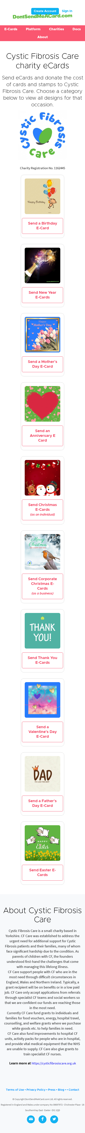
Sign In (67, 11)
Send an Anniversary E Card (42, 435)
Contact (74, 1090)
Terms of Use (15, 1090)
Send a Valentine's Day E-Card (42, 731)
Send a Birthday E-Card (42, 226)
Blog (61, 1090)
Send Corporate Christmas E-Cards (42, 586)
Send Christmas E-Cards (42, 509)
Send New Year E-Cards (42, 295)
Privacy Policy (35, 1090)
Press (51, 1090)
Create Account (45, 11)
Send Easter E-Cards (42, 872)
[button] (10, 29)
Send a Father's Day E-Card (42, 803)
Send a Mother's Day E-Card (42, 364)
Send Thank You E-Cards (42, 660)
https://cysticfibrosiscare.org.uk (54, 1063)
